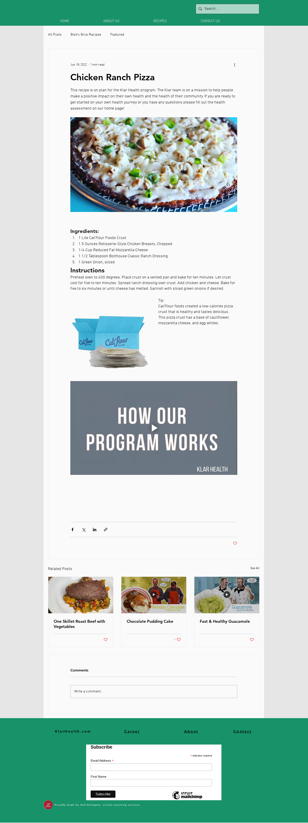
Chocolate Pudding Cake (150, 621)
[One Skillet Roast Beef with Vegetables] (80, 595)
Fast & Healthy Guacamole (225, 621)
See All (255, 568)
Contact (242, 731)
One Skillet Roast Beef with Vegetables (79, 624)
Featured (117, 34)
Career (132, 731)
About (191, 731)
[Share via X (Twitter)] (83, 529)
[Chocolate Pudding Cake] (153, 595)
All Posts (55, 34)
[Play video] (153, 428)
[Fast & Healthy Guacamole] (226, 595)
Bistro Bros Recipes (86, 34)
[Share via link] (105, 529)
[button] (125, 21)
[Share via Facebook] (72, 529)
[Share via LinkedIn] (94, 529)
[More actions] (234, 64)
